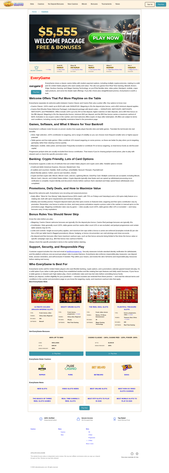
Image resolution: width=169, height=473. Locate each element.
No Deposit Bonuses (56, 4)
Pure (70, 375)
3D (89, 432)
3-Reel (90, 435)
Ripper (42, 375)
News (118, 4)
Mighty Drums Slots (70, 307)
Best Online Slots (98, 389)
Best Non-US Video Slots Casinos (126, 390)
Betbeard (98, 375)
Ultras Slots (59, 69)
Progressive (91, 437)
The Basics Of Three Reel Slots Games (42, 400)
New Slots (42, 389)
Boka (126, 375)
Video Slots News (70, 389)
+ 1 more (77, 314)
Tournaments (107, 4)
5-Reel (90, 440)
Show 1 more (89, 443)
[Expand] (87, 441)
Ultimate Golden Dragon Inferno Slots (42, 308)
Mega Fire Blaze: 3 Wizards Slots (136, 69)
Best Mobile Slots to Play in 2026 (127, 400)
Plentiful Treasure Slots (126, 308)
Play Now (161, 4)
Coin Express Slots (75, 69)
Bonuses (94, 4)
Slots (32, 4)
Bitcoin (84, 4)
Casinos (41, 4)
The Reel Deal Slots (98, 307)
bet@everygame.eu (74, 251)
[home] (15, 7)
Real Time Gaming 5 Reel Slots (70, 400)
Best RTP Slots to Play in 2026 (98, 400)
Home (34, 12)
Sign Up (149, 4)
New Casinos (73, 4)
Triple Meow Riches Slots (112, 69)
